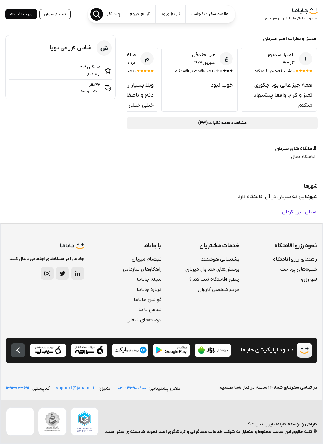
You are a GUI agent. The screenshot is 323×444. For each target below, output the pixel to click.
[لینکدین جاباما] (77, 273)
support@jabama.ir (76, 388)
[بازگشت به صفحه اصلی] (18, 350)
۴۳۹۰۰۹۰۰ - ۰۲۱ (132, 388)
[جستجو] (96, 14)
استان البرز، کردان (300, 212)
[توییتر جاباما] (62, 273)
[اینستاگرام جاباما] (47, 273)
